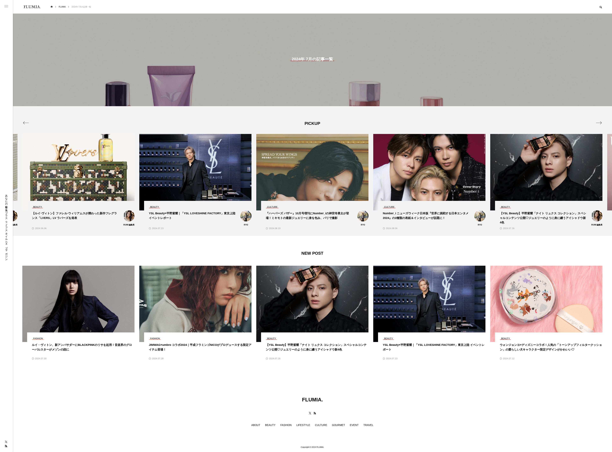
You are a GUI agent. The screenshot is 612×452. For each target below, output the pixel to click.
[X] (6, 442)
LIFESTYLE (303, 425)
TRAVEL (368, 425)
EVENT (354, 425)
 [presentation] (26, 122)
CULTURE (321, 425)
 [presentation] (599, 122)
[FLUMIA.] (32, 7)
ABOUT (255, 425)
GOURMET (338, 425)
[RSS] (6, 446)
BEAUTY (270, 425)
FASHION (286, 425)
